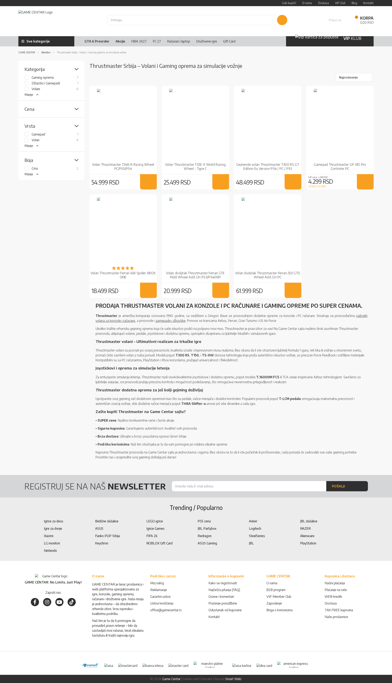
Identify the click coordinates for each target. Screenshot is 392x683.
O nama (271, 583)
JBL (251, 543)
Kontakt (214, 617)
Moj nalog (157, 583)
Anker (253, 521)
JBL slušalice (308, 521)
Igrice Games (155, 528)
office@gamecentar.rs (166, 610)
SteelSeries (257, 536)
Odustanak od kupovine (225, 610)
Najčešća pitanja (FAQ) (224, 590)
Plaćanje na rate (336, 590)
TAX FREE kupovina (339, 610)
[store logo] (35, 20)
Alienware (307, 536)
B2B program (275, 590)
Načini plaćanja (335, 583)
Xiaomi (48, 536)
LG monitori (52, 543)
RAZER (305, 528)
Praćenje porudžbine (222, 603)
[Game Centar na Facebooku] (35, 602)
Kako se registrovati (222, 583)
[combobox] (197, 20)
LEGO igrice (154, 521)
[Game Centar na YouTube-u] (59, 602)
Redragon (205, 536)
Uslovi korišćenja (161, 603)
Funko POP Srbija (107, 536)
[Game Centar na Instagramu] (47, 602)
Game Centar (27, 52)
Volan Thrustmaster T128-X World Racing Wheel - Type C (195, 166)
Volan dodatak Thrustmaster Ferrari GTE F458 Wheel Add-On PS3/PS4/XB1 (195, 275)
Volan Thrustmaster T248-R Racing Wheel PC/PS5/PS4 (123, 166)
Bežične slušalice (106, 521)
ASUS (99, 528)
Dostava (331, 603)
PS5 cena (204, 521)
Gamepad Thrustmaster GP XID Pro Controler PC (340, 166)
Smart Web (233, 679)
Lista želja (309, 20)
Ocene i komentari (221, 597)
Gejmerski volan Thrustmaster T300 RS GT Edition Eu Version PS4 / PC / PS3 (267, 166)
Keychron (101, 543)
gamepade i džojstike (171, 321)
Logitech (255, 528)
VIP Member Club (278, 597)
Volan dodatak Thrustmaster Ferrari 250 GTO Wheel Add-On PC (267, 275)
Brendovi (46, 52)
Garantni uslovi (160, 597)
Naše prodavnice (336, 617)
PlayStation (308, 543)
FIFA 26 (151, 536)
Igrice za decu (53, 521)
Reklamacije (158, 590)
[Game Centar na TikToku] (72, 602)
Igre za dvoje (53, 528)
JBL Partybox (207, 528)
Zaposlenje (274, 603)
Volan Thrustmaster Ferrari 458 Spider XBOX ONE (123, 275)
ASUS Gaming (207, 543)
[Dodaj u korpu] (148, 181)
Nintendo (50, 551)
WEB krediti (333, 597)
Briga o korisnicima (279, 610)
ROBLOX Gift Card (159, 543)
